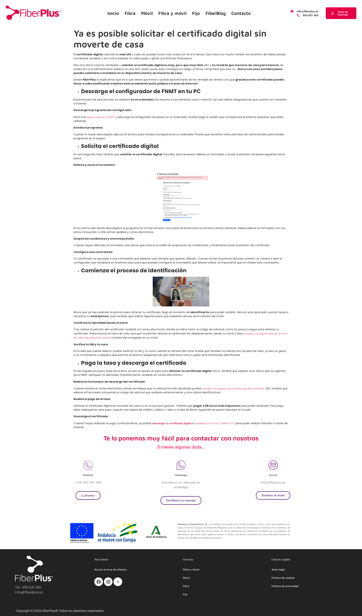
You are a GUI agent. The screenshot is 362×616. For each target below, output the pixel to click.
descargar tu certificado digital (172, 423)
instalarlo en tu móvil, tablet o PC (215, 423)
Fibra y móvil (172, 13)
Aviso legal (278, 569)
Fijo (196, 13)
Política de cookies (283, 577)
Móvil (147, 13)
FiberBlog (216, 13)
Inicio (113, 13)
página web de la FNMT (101, 117)
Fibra (130, 13)
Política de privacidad (285, 586)
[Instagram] (108, 581)
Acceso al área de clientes (110, 569)
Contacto (241, 13)
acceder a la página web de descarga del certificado (233, 388)
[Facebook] (98, 581)
